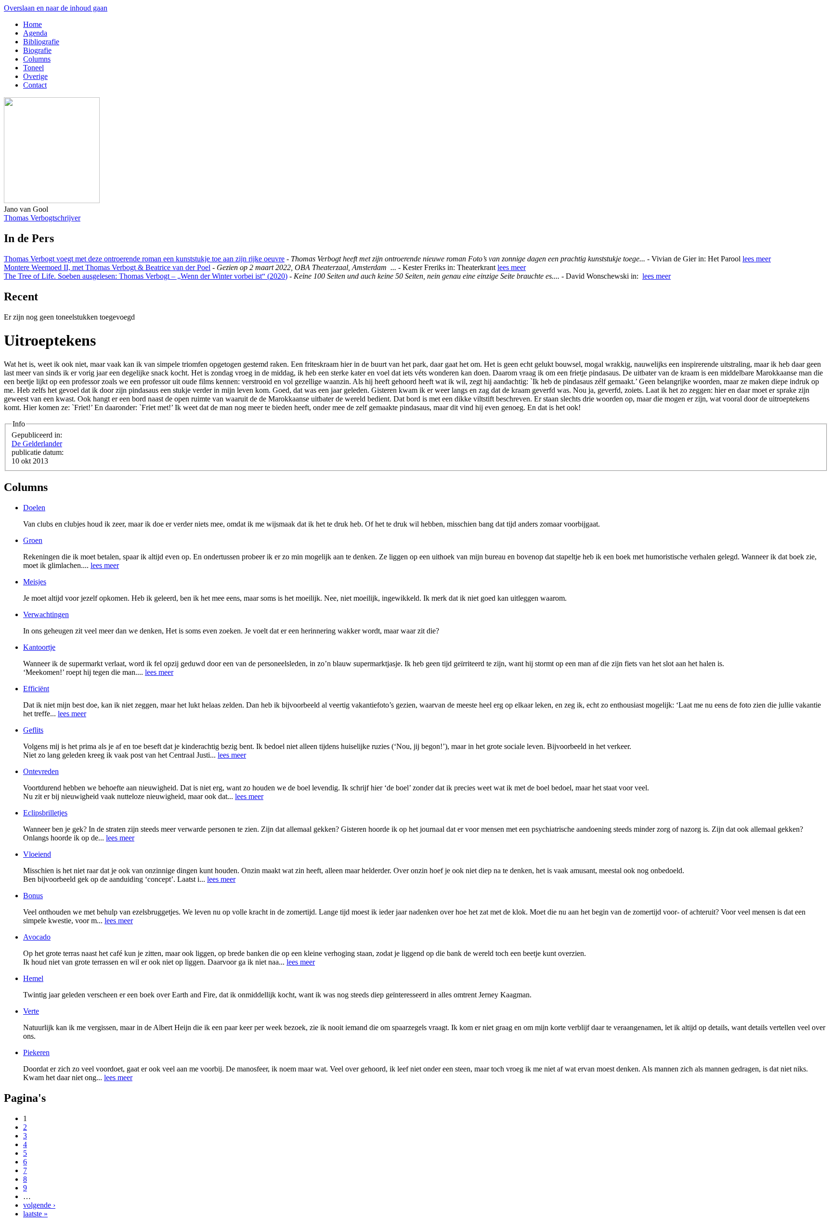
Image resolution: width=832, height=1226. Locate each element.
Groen (32, 540)
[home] (52, 200)
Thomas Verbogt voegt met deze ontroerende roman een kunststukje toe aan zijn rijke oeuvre (144, 259)
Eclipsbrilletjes (45, 813)
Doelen (34, 507)
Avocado (37, 937)
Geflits (33, 730)
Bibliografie (41, 42)
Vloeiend (37, 854)
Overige (35, 76)
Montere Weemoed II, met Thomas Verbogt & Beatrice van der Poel (107, 267)
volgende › (39, 1205)
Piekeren (36, 1052)
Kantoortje (39, 647)
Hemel (33, 978)
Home (32, 24)
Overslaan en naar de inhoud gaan (55, 8)
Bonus (33, 895)
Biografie (37, 50)
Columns (37, 59)
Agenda (35, 33)
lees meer (756, 259)
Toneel (33, 68)
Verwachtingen (46, 614)
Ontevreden (41, 771)
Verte (31, 1011)
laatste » (35, 1214)
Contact (35, 85)
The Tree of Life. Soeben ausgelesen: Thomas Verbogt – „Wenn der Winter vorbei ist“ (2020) (145, 276)
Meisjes (34, 582)
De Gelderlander (37, 443)
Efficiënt (36, 688)
